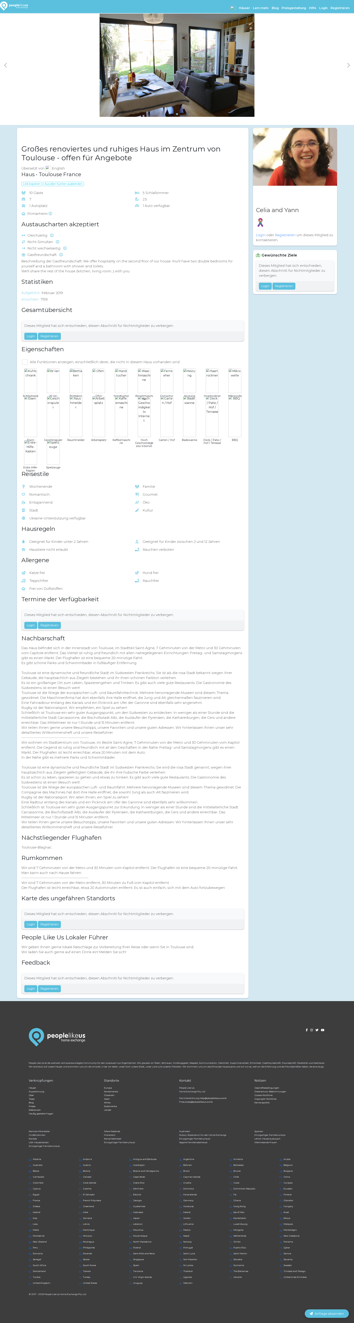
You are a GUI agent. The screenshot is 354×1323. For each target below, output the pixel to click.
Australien (184, 1131)
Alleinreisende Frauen (265, 1142)
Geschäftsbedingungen (266, 1087)
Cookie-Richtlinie (263, 1095)
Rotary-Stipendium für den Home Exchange (202, 1135)
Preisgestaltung (294, 8)
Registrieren (340, 8)
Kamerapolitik (262, 1102)
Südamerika (110, 1106)
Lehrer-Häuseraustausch (267, 1138)
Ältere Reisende (112, 1131)
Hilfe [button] (312, 8)
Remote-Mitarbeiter (39, 1131)
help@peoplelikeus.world (213, 1098)
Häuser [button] (244, 8)
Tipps (31, 1098)
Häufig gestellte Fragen (41, 1113)
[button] (233, 8)
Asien (107, 1098)
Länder (107, 1110)
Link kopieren (31, 184)
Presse (32, 1106)
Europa (108, 1087)
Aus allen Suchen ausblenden (63, 184)
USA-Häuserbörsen (39, 1142)
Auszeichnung (36, 1091)
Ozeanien (109, 1095)
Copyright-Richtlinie (265, 1098)
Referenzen (35, 1110)
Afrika (107, 1102)
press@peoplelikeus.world (199, 1101)
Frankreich (109, 1135)
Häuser (32, 1087)
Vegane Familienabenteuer (193, 1142)
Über (31, 1095)
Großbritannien (37, 1135)
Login (323, 8)
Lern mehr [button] (261, 8)
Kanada (33, 1138)
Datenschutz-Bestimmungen (270, 1091)
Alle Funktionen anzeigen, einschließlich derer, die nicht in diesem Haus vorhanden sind (105, 362)
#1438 (45, 135)
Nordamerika (111, 1091)
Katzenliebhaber (113, 1138)
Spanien (258, 1131)
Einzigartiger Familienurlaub (269, 1135)
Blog (275, 8)
